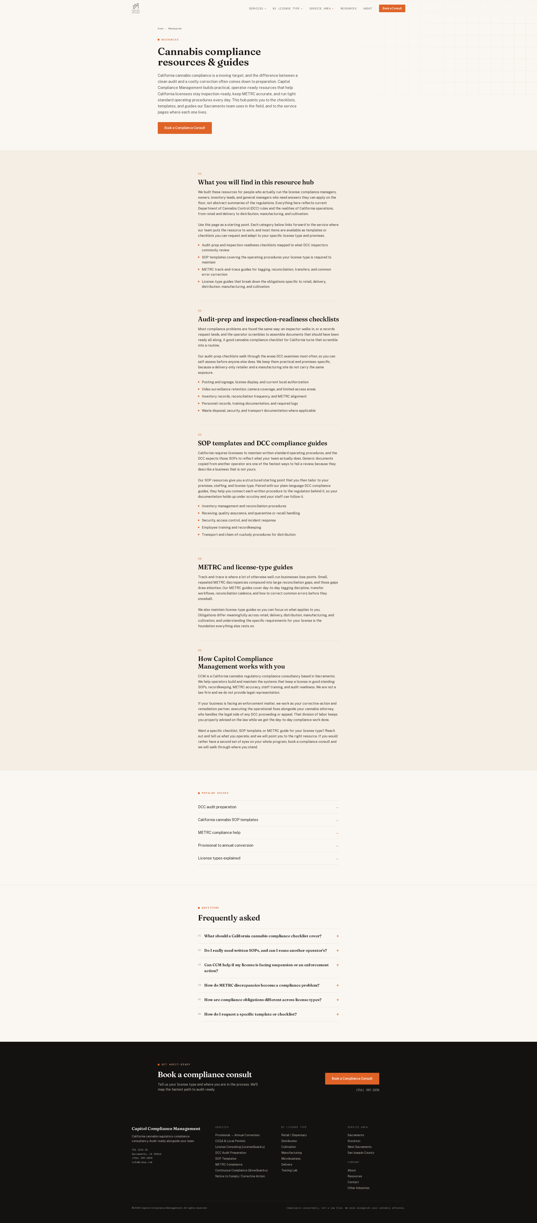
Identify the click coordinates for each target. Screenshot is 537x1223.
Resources (349, 8)
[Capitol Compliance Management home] (136, 8)
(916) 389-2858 (367, 1090)
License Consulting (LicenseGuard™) (240, 1147)
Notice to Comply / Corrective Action (240, 1176)
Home (161, 28)
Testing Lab (289, 1170)
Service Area (321, 8)
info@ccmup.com (142, 1162)
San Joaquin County (361, 1152)
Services (257, 8)
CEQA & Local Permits (230, 1141)
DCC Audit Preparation (230, 1152)
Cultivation (288, 1147)
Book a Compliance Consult (184, 128)
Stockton (354, 1141)
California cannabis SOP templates (268, 820)
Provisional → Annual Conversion (237, 1135)
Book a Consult (392, 8)
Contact (353, 1182)
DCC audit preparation (268, 807)
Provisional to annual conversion (268, 845)
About (367, 8)
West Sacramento (360, 1147)
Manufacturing (291, 1152)
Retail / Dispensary (294, 1135)
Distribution (289, 1141)
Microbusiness (291, 1158)
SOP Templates (225, 1158)
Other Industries (358, 1188)
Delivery (286, 1164)
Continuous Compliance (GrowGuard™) (241, 1170)
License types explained (268, 858)
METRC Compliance (228, 1164)
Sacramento (356, 1135)
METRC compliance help (268, 832)
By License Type (288, 8)
